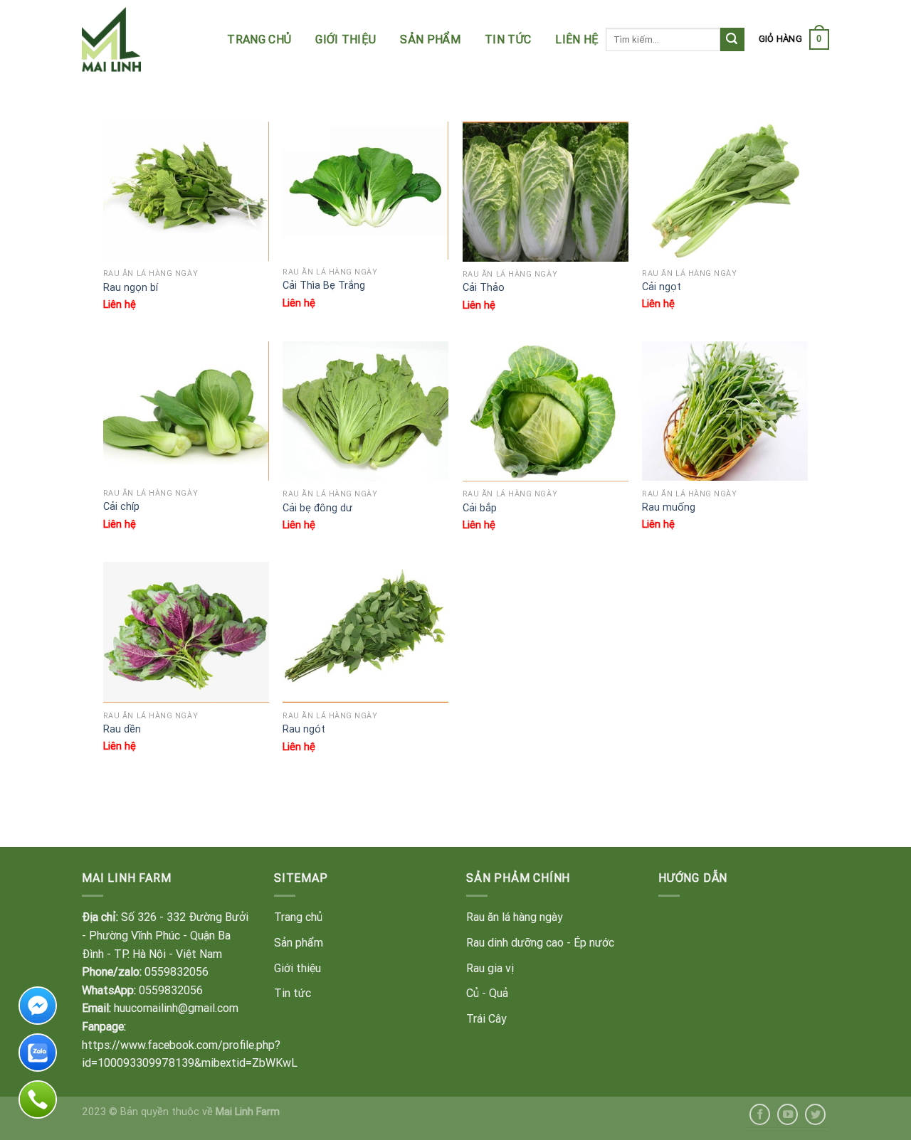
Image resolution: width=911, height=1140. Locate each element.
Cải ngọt (661, 286)
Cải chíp (121, 506)
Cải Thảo (484, 287)
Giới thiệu (345, 39)
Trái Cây (486, 1018)
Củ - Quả (487, 993)
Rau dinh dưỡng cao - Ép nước (540, 942)
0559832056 (176, 971)
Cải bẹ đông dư (317, 507)
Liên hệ (577, 39)
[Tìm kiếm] (732, 40)
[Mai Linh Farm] (151, 39)
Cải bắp (480, 507)
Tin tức (508, 39)
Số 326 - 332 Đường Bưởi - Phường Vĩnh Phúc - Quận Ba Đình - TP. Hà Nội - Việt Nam (165, 935)
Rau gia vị (490, 968)
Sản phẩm (430, 39)
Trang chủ (259, 39)
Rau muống (668, 507)
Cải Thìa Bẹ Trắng (324, 285)
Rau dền (122, 729)
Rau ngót (304, 729)
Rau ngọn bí (130, 287)
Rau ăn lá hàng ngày (514, 917)
